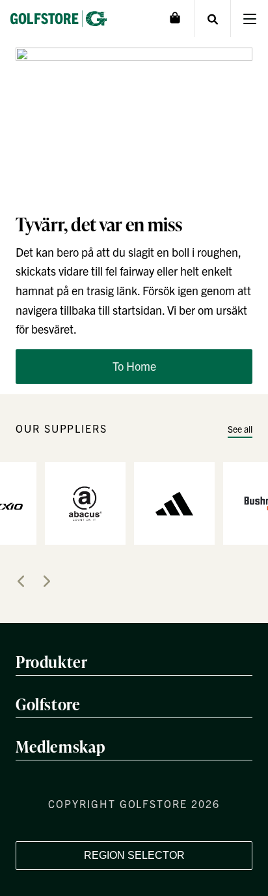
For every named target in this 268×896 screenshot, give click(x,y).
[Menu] (249, 18)
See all (240, 429)
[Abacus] (85, 502)
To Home (134, 365)
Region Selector (134, 855)
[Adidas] (174, 502)
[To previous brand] (21, 581)
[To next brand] (47, 581)
